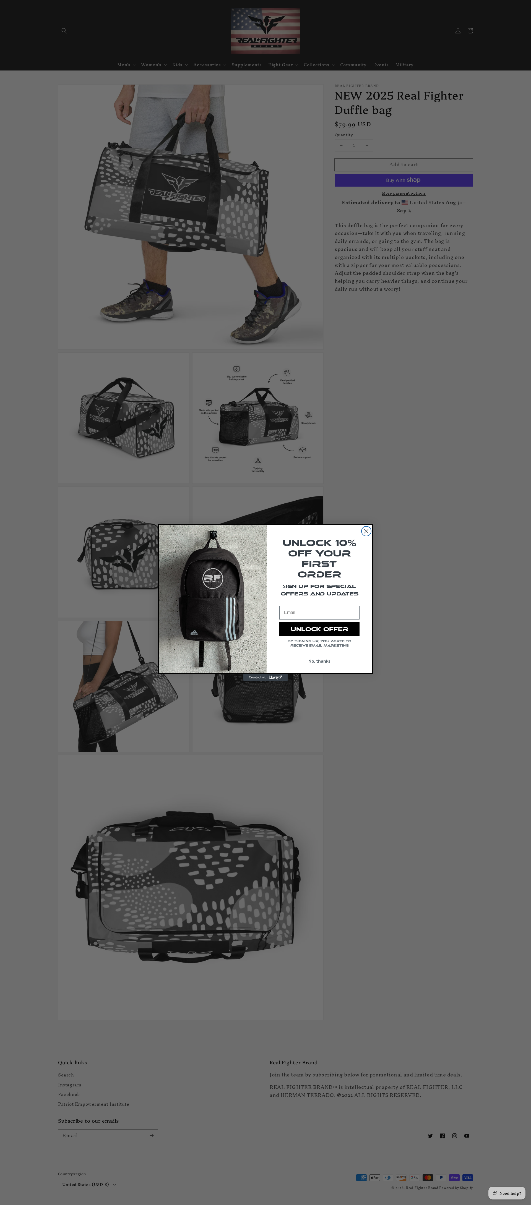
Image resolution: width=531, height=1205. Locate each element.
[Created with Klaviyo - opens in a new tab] (265, 677)
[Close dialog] (366, 531)
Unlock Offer (319, 629)
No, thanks (319, 661)
